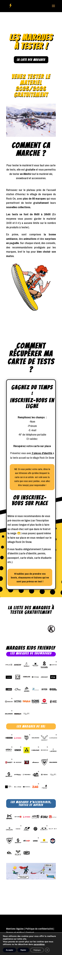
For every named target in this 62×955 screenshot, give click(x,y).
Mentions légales (15, 928)
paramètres (39, 944)
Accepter (9, 950)
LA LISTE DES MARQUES (31, 59)
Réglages (37, 950)
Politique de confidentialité (39, 928)
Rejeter (23, 950)
